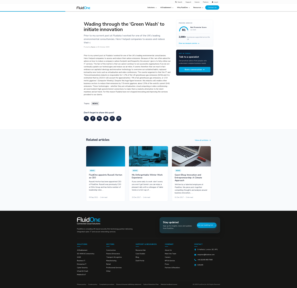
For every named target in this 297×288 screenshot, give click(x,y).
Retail (108, 264)
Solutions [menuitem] (151, 7)
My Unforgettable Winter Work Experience (147, 176)
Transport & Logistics (114, 257)
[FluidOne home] (84, 9)
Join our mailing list (205, 225)
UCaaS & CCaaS (82, 271)
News (95, 103)
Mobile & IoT (81, 275)
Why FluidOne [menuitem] (182, 7)
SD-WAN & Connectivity (85, 254)
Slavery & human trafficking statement (128, 284)
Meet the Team (170, 254)
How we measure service (188, 43)
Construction (111, 250)
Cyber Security (82, 268)
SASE (79, 257)
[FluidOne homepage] (88, 220)
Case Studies (140, 254)
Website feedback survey (169, 284)
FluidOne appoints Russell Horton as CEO (105, 176)
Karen (93, 47)
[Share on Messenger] (105, 118)
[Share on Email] (118, 118)
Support (188, 2)
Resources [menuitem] (197, 7)
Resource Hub (141, 250)
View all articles (201, 140)
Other (108, 271)
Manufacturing (111, 261)
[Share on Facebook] (92, 118)
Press (167, 264)
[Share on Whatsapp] (112, 118)
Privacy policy (81, 284)
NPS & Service (170, 261)
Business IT (81, 261)
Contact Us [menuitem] (212, 7)
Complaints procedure (106, 284)
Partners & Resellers (172, 268)
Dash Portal (140, 261)
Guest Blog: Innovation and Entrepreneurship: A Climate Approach (188, 177)
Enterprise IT (81, 264)
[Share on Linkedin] (99, 118)
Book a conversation (193, 69)
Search (180, 2)
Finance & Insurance (113, 254)
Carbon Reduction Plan (151, 284)
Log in (216, 2)
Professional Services (114, 268)
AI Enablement (82, 250)
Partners (205, 2)
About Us (168, 250)
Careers (197, 2)
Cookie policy (92, 284)
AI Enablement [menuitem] (165, 7)
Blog (137, 257)
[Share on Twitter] (86, 118)
